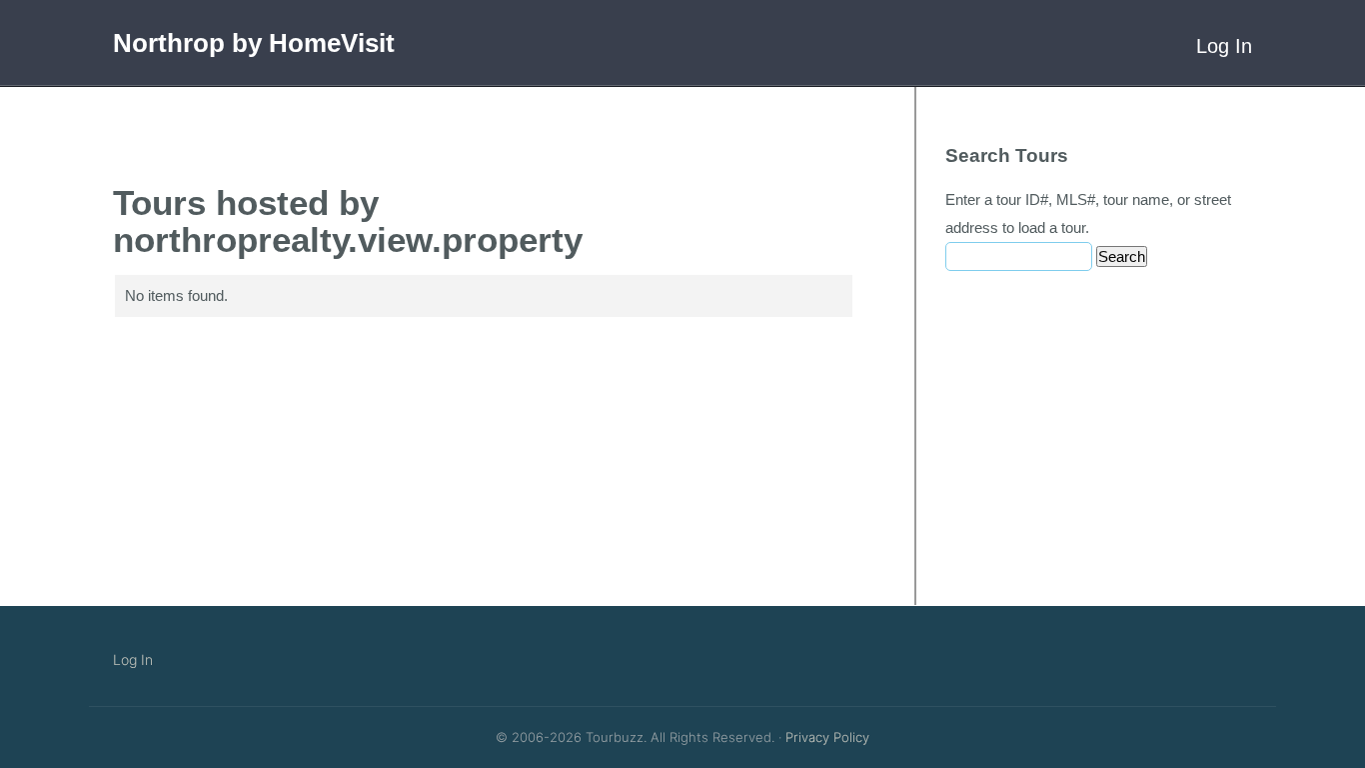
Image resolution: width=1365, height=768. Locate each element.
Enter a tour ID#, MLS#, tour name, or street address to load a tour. (1088, 213)
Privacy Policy (827, 737)
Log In (1224, 46)
